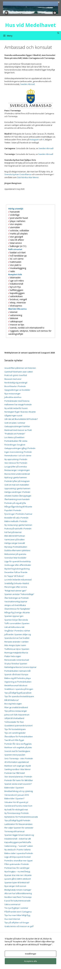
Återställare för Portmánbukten (18, 736)
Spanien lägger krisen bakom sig (19, 835)
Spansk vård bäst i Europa (16, 674)
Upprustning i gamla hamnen (17, 488)
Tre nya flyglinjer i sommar (16, 908)
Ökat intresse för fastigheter (17, 608)
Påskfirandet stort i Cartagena (18, 911)
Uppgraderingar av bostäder (17, 390)
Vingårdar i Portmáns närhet (17, 630)
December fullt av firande (15, 572)
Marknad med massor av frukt (18, 430)
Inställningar (30, 953)
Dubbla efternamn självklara (17, 550)
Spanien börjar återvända (16, 619)
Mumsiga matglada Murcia (16, 652)
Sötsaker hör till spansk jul (16, 802)
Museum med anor (12, 379)
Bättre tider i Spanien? (14, 798)
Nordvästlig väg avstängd (15, 382)
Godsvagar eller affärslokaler (17, 565)
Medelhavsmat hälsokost (15, 685)
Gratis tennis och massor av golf (18, 926)
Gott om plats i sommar (14, 422)
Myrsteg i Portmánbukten (15, 546)
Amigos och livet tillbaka (15, 605)
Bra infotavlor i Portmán (15, 386)
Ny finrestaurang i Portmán (16, 813)
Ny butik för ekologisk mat (16, 809)
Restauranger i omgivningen (17, 470)
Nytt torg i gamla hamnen (15, 477)
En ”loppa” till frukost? (14, 576)
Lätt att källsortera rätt (14, 627)
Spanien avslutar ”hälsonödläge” (19, 594)
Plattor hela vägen (12, 656)
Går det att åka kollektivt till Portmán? (21, 419)
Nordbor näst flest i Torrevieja (17, 897)
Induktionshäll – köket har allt (17, 838)
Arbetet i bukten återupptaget (17, 495)
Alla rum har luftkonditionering (18, 893)
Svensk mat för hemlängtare (17, 751)
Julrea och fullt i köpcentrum (16, 714)
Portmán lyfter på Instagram (17, 481)
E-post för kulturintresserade (17, 900)
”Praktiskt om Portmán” (14, 433)
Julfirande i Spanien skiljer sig (17, 634)
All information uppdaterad (16, 762)
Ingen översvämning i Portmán (18, 452)
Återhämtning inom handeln (17, 499)
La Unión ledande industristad (18, 579)
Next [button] (54, 13)
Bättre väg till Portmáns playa (17, 678)
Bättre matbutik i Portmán (15, 521)
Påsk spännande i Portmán (16, 864)
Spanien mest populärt (14, 754)
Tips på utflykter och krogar (16, 922)
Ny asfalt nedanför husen (16, 408)
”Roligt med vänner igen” (15, 590)
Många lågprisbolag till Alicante (18, 506)
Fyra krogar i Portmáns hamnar (18, 514)
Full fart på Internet (12, 532)
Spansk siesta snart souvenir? (18, 784)
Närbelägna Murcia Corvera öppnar (20, 667)
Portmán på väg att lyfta (15, 503)
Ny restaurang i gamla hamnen (18, 525)
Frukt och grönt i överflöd (15, 375)
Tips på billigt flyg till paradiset (17, 692)
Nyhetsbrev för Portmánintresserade (21, 816)
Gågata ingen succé (13, 415)
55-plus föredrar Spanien (15, 663)
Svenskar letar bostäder (15, 557)
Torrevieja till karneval (14, 831)
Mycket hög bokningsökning (16, 568)
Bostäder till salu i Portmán (16, 517)
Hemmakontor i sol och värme (17, 455)
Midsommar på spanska (15, 554)
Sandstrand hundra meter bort (18, 805)
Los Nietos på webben (14, 437)
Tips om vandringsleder (15, 732)
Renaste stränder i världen (16, 641)
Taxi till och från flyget (14, 740)
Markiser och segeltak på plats (18, 747)
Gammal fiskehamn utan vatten (18, 371)
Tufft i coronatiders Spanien (16, 623)
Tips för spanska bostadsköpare (19, 696)
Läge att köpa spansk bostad (17, 857)
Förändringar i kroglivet (14, 444)
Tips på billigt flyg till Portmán (17, 820)
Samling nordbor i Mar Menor (17, 769)
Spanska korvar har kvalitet (16, 638)
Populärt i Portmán (12, 510)
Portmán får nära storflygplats (18, 743)
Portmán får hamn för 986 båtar (18, 780)
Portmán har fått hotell (14, 773)
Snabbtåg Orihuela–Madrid (16, 583)
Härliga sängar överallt (14, 543)
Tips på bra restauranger (15, 711)
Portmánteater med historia (16, 401)
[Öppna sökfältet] (58, 33)
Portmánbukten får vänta (15, 441)
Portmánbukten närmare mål (17, 671)
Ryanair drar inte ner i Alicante (18, 875)
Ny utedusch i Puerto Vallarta (17, 849)
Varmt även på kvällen (14, 539)
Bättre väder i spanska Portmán (18, 853)
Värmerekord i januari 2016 (16, 795)
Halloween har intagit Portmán (18, 404)
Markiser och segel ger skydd (17, 765)
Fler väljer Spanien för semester (18, 827)
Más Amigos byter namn (15, 645)
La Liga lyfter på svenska (15, 466)
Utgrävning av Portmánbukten (17, 681)
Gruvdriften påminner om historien (20, 368)
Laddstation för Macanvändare (18, 824)
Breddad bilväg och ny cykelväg (18, 791)
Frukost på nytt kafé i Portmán (17, 528)
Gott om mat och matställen (16, 484)
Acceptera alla (30, 961)
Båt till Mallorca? (11, 700)
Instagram (34, 139)
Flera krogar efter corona (15, 587)
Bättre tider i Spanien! (14, 787)
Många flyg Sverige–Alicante (17, 612)
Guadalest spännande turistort (18, 725)
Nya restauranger (12, 393)
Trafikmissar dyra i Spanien (16, 649)
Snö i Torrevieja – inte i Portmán (18, 758)
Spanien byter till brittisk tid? (17, 882)
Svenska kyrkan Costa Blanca (17, 174)
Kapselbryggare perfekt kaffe (17, 842)
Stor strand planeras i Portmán (18, 776)
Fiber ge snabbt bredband (16, 707)
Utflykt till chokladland (14, 718)
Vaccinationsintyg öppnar (15, 601)
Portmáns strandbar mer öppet (18, 860)
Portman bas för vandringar (16, 868)
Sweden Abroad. (27, 84)
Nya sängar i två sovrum (15, 886)
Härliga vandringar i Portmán (17, 492)
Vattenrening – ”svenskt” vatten (18, 846)
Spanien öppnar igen (13, 616)
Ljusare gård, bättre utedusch (17, 878)
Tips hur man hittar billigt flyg (17, 915)
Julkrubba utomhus (12, 397)
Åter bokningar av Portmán (16, 598)
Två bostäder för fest (14, 722)
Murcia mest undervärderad (17, 474)
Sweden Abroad (45, 148)
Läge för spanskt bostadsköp (17, 561)
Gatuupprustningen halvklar (17, 426)
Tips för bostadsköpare (15, 729)
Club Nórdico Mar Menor (28, 177)
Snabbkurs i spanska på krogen (18, 689)
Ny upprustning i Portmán (15, 459)
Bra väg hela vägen (13, 703)
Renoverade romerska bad (16, 660)
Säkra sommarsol (12, 904)
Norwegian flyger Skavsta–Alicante (20, 411)
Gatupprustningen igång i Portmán (19, 448)
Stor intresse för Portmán (15, 462)
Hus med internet (12, 919)
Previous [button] (6, 13)
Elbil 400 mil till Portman (14, 535)
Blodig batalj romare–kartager (17, 889)
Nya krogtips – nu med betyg (17, 871)
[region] (30, 7)
